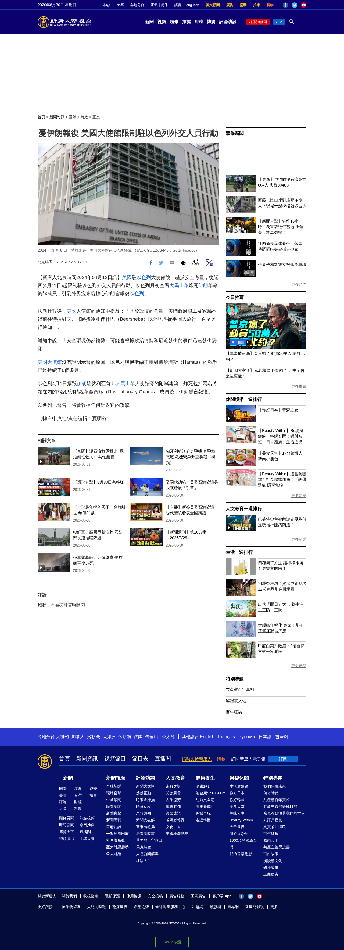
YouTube (303, 5)
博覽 (211, 21)
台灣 (78, 795)
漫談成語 (173, 813)
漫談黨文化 (272, 861)
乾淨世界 (119, 907)
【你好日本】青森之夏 (278, 410)
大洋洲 (109, 736)
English (207, 736)
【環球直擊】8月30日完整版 (98, 482)
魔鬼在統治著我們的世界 (284, 813)
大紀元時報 (96, 907)
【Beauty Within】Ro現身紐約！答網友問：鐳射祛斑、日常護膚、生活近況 (280, 436)
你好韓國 (237, 800)
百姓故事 (270, 854)
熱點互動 (143, 793)
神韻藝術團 (71, 907)
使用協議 (133, 896)
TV (280, 22)
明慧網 (197, 907)
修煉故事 (270, 867)
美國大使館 (50, 362)
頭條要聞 (66, 818)
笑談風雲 (173, 793)
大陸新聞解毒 (147, 854)
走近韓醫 (203, 820)
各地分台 (137, 5)
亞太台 (168, 736)
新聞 (149, 21)
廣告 (229, 5)
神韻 (106, 5)
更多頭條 (298, 284)
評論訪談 (227, 21)
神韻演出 (66, 838)
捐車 (256, 5)
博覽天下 (66, 832)
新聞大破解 (145, 820)
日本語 (265, 736)
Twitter (294, 5)
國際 (72, 117)
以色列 (144, 277)
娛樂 (93, 788)
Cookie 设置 (172, 942)
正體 (154, 5)
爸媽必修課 (175, 820)
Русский (247, 736)
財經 (78, 802)
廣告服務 (176, 896)
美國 (127, 277)
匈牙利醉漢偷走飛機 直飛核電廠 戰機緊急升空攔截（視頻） (190, 457)
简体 (164, 5)
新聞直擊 (113, 813)
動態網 (215, 907)
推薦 (186, 21)
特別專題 (235, 678)
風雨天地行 (272, 840)
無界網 (233, 907)
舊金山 (151, 736)
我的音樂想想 (241, 854)
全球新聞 (113, 786)
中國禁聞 (113, 800)
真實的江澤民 (274, 827)
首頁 (41, 117)
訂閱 (283, 759)
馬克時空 (143, 847)
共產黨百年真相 (240, 689)
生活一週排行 (239, 552)
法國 (138, 736)
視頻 (161, 21)
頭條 (174, 21)
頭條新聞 (235, 133)
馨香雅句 (173, 806)
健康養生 (205, 778)
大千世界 (237, 827)
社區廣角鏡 (115, 840)
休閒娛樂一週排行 (244, 399)
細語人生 (143, 861)
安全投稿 (155, 896)
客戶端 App (221, 896)
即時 (199, 21)
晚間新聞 (113, 806)
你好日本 (237, 793)
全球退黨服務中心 (170, 907)
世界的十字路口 (149, 840)
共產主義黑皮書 (276, 847)
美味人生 (237, 813)
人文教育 (175, 778)
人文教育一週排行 (244, 508)
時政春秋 (143, 806)
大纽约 (62, 736)
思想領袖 (143, 813)
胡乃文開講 (205, 800)
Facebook (285, 5)
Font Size (195, 262)
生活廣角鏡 (239, 786)
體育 (93, 795)
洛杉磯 (93, 736)
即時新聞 (66, 825)
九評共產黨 (272, 820)
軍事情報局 (145, 827)
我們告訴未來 (274, 786)
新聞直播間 (259, 22)
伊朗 (203, 285)
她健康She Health (211, 793)
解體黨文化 (236, 700)
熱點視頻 (87, 818)
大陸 (63, 808)
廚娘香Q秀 (239, 833)
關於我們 (69, 896)
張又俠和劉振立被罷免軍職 (282, 264)
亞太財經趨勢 (117, 847)
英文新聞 (213, 5)
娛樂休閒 (239, 778)
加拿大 (77, 736)
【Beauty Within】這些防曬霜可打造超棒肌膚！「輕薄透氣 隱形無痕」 (282, 479)
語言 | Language (186, 5)
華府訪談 (113, 827)
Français (226, 736)
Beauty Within (241, 820)
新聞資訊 (56, 117)
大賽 (120, 5)
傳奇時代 (270, 793)
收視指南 (90, 896)
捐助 (243, 5)
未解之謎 (173, 786)
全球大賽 (87, 838)
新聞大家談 (145, 786)
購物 (270, 5)
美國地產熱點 (177, 833)
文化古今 (173, 827)
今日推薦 (235, 297)
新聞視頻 (116, 778)
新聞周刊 (113, 820)
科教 (78, 808)
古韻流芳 (173, 800)
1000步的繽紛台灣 (243, 843)
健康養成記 (205, 806)
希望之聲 (141, 907)
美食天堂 (237, 806)
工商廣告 (270, 874)
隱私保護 (112, 896)
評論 (63, 802)
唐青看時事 (145, 833)
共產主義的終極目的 (280, 806)
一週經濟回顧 (117, 833)
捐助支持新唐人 (197, 759)
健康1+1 (203, 786)
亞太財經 (113, 854)
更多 (274, 907)
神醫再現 (203, 813)
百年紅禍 (234, 712)
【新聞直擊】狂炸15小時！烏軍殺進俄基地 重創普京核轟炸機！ (280, 227)
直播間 (163, 759)
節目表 (140, 759)
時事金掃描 (145, 800)
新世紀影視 (254, 907)
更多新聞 (298, 496)
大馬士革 (179, 285)
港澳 (78, 788)
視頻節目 (115, 759)
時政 (84, 117)
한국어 (281, 736)
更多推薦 (298, 386)
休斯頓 (124, 736)
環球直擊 (113, 793)
